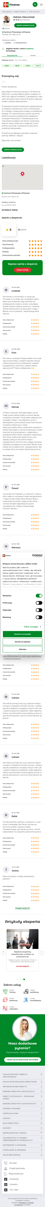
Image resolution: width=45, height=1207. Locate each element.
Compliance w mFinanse (14, 1150)
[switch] (39, 603)
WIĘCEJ (38, 66)
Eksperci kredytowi (20, 11)
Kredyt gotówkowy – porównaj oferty (18, 1097)
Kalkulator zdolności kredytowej (20, 1082)
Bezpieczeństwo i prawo (15, 1133)
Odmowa (22, 649)
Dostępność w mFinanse (14, 1145)
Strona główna (6, 11)
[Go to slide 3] (24, 979)
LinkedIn (13, 1184)
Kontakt (7, 1128)
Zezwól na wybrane (22, 642)
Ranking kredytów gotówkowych (19, 1104)
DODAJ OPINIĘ (22, 270)
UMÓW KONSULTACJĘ (25, 25)
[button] (41, 5)
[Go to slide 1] (17, 979)
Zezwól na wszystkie (22, 634)
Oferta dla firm (10, 1113)
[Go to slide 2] (21, 979)
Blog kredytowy (11, 1123)
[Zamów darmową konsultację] (35, 4)
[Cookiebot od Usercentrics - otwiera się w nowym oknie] (32, 555)
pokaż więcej (22, 908)
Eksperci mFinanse (11, 1109)
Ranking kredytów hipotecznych (19, 1091)
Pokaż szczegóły (31, 627)
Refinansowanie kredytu (15, 1087)
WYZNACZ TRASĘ (10, 210)
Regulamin (23, 1203)
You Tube (13, 1190)
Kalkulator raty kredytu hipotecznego (15, 1075)
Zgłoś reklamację (11, 1155)
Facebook (14, 1179)
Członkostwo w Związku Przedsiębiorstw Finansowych (18, 1139)
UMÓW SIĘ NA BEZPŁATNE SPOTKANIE (22, 1060)
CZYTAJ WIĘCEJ (22, 966)
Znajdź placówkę (17, 1168)
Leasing (6, 1118)
